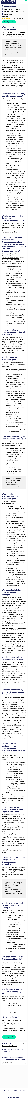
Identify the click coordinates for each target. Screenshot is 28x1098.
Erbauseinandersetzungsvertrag (10, 257)
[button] (24, 1062)
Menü (26, 3)
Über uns (15, 1093)
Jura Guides (23, 1093)
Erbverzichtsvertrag (7, 256)
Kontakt (15, 1090)
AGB (3, 1093)
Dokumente (22, 1090)
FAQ (5, 1090)
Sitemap (9, 1093)
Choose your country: (14, 1097)
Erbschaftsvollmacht (7, 259)
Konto (9, 1090)
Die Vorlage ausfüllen (9, 22)
